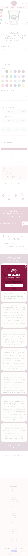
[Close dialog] (26, 266)
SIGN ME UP (14, 285)
